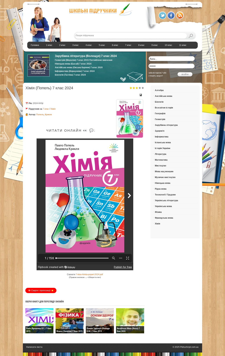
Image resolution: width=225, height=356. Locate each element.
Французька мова (164, 218)
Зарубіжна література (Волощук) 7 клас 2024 (86, 55)
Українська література (166, 200)
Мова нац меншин (164, 171)
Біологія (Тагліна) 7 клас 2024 (70, 75)
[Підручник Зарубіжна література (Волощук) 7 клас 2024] (38, 76)
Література (160, 154)
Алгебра (159, 90)
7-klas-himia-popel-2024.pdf (89, 274)
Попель (40, 114)
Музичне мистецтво (165, 177)
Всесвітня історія (164, 107)
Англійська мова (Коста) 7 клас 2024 (128, 330)
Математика (161, 160)
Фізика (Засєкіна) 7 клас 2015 (69, 331)
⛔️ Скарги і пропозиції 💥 (41, 290)
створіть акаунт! (156, 76)
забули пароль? (156, 73)
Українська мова (163, 206)
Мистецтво (160, 165)
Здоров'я (159, 131)
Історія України (162, 148)
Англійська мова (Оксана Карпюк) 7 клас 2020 (79, 67)
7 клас (46, 109)
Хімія (53, 109)
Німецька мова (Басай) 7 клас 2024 (73, 64)
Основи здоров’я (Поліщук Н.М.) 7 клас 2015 (98, 330)
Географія (160, 113)
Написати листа (34, 347)
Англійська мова (163, 96)
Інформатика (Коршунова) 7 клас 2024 (75, 71)
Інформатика (161, 136)
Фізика (158, 212)
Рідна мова (160, 189)
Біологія (159, 102)
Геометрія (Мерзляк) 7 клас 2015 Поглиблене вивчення (83, 60)
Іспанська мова (163, 142)
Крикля (48, 114)
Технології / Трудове (165, 194)
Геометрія (160, 119)
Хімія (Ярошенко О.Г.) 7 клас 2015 (38, 330)
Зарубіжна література (166, 125)
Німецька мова (162, 183)
